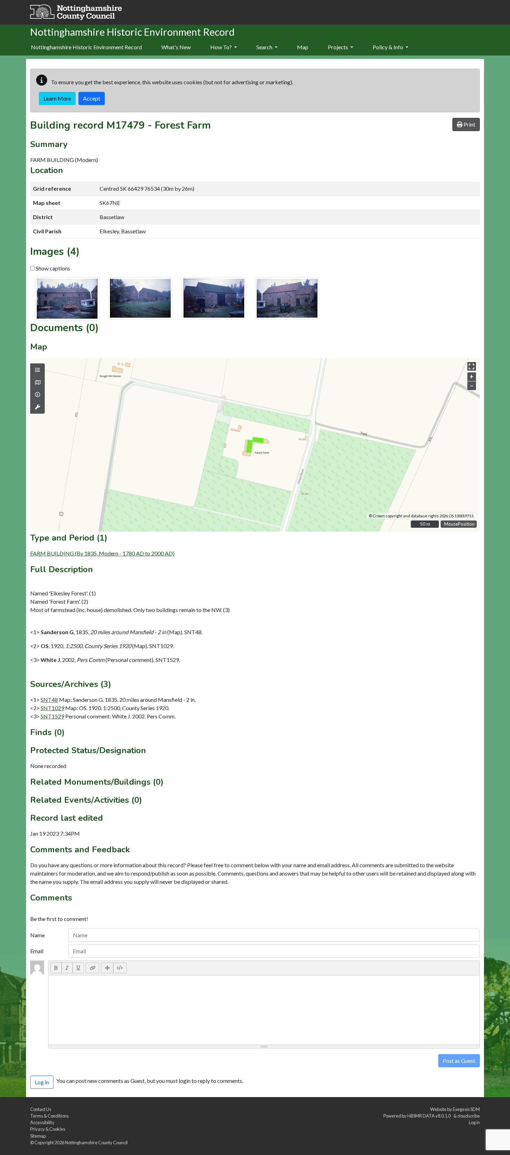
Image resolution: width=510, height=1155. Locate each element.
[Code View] (120, 968)
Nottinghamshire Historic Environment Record (86, 47)
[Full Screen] (107, 968)
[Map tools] (37, 407)
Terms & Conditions (49, 1116)
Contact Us (40, 1109)
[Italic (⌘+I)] (67, 968)
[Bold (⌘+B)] (56, 968)
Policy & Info (388, 47)
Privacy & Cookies (47, 1129)
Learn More (57, 98)
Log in (474, 1122)
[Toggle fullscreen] (471, 366)
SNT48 (49, 699)
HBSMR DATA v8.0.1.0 (429, 1116)
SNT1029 (52, 708)
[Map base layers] (37, 382)
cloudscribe (468, 1116)
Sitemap (38, 1136)
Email (36, 951)
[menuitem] (176, 47)
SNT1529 (52, 716)
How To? (221, 47)
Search (264, 47)
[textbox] (264, 1010)
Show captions (52, 268)
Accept (91, 98)
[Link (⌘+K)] (92, 968)
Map (302, 47)
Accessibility (42, 1122)
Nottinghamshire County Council (96, 1142)
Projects (338, 47)
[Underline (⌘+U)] (78, 968)
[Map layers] (37, 370)
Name (37, 935)
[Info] (37, 394)
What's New (176, 47)
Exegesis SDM (466, 1109)
